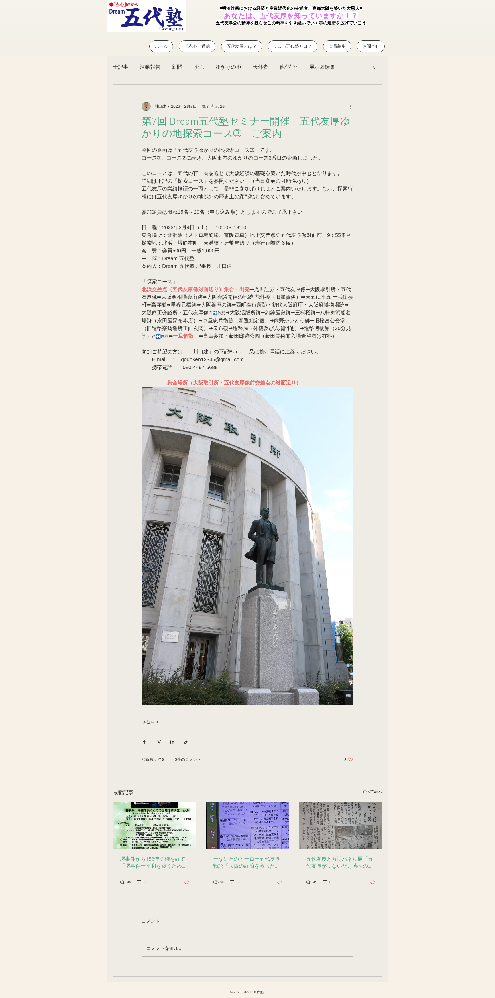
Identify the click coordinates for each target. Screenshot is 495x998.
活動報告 (150, 67)
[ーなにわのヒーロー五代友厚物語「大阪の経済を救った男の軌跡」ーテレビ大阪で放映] (247, 825)
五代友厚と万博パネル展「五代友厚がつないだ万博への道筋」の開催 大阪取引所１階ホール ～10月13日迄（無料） (339, 862)
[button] (375, 67)
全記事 (120, 67)
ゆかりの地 (228, 67)
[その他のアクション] (350, 106)
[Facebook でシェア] (144, 741)
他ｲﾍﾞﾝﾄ (289, 67)
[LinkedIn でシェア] (172, 741)
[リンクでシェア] (186, 741)
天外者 (260, 67)
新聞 (177, 67)
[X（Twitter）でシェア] (158, 741)
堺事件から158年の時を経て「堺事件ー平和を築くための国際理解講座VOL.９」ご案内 (153, 862)
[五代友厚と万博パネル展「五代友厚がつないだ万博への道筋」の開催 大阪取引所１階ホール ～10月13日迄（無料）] (340, 825)
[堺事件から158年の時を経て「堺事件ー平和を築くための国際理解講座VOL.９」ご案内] (154, 825)
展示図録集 (322, 67)
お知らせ (151, 722)
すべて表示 (372, 791)
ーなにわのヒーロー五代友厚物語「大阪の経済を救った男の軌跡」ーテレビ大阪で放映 (246, 862)
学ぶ (199, 67)
